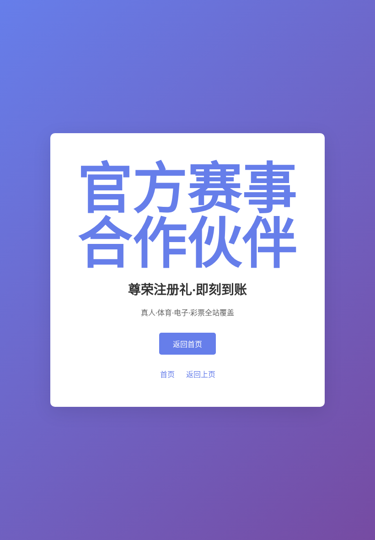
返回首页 (187, 344)
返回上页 (200, 374)
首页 (167, 374)
